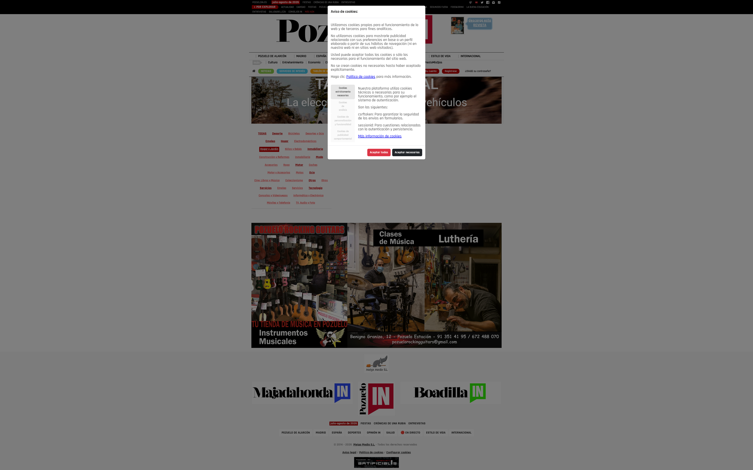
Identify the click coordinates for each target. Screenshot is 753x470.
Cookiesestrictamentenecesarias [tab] (343, 92)
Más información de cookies (380, 136)
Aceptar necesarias (407, 152)
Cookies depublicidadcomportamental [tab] (343, 135)
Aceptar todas (379, 152)
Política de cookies (360, 77)
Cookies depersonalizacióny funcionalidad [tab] (343, 121)
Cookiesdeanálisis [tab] (343, 106)
